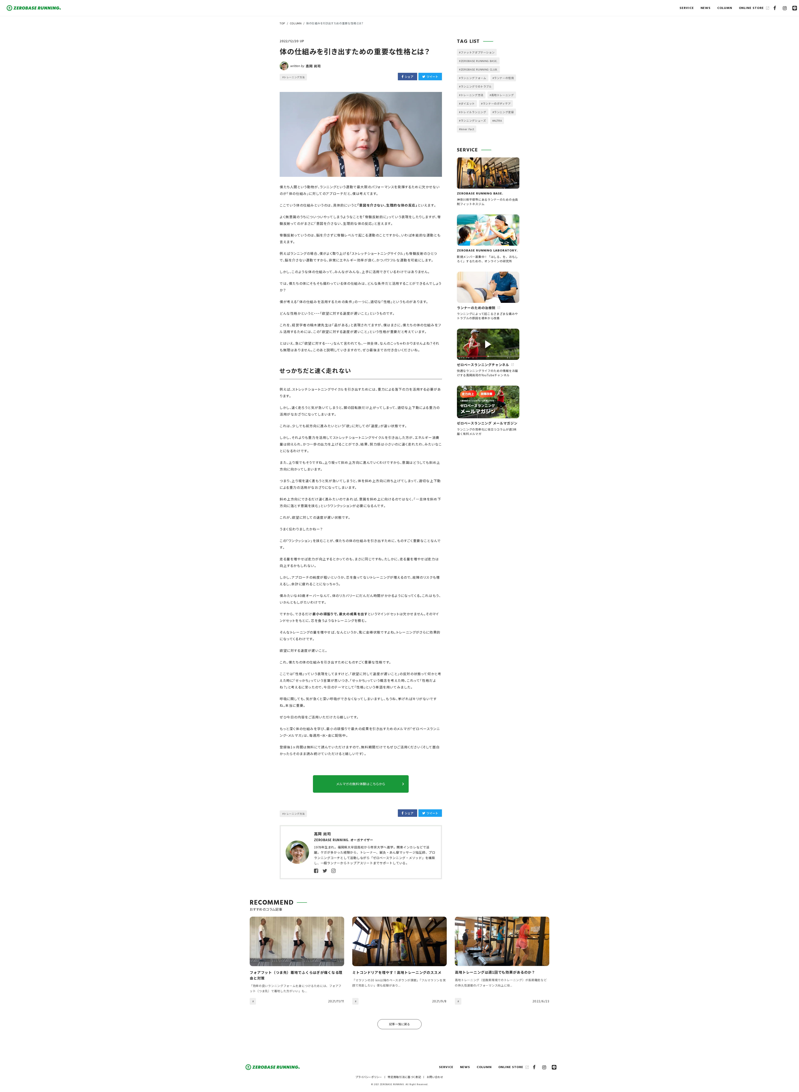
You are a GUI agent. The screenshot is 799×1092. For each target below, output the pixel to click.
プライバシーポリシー (369, 1077)
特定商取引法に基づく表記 (404, 1077)
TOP (282, 23)
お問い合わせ (435, 1077)
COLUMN (296, 23)
